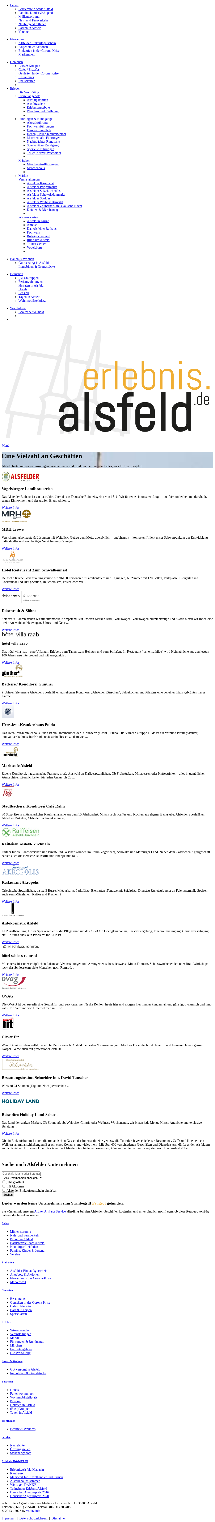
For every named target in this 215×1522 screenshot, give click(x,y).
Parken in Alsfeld (29, 28)
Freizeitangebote (29, 96)
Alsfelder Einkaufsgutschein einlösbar (31, 1190)
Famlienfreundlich (39, 130)
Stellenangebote (20, 1453)
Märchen (24, 160)
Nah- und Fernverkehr (33, 20)
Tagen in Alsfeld (29, 297)
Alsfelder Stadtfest (39, 198)
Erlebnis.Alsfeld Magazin (27, 1469)
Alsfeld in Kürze (38, 221)
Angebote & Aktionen (33, 47)
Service (6, 1437)
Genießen (16, 62)
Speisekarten (26, 81)
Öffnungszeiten (20, 1449)
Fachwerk (33, 232)
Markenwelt (26, 54)
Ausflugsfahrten (37, 100)
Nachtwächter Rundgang (43, 141)
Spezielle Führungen (40, 149)
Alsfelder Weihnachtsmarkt (45, 202)
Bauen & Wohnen (22, 259)
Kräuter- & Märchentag (42, 209)
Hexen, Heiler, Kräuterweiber (46, 134)
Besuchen (16, 274)
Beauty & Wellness (31, 312)
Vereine (23, 31)
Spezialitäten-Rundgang (43, 145)
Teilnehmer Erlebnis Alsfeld (28, 1488)
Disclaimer (58, 1518)
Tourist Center (36, 244)
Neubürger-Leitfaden (32, 24)
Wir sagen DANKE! (23, 1484)
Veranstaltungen (29, 179)
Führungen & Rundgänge (35, 119)
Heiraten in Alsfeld (30, 285)
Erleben (15, 88)
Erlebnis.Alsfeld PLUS (15, 1461)
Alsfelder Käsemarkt (40, 183)
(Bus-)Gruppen (28, 278)
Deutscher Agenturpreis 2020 (29, 1496)
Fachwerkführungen (40, 126)
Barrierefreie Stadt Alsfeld (35, 9)
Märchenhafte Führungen (43, 137)
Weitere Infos (10, 507)
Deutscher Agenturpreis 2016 (29, 1492)
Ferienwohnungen (30, 281)
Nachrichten (18, 1445)
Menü (5, 445)
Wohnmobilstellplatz (32, 300)
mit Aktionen (15, 1186)
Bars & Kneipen (29, 66)
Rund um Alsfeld (38, 240)
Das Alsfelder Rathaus (41, 228)
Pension (23, 293)
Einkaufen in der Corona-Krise (38, 50)
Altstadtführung (37, 122)
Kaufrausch (17, 1473)
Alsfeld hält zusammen (25, 1481)
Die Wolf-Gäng (28, 92)
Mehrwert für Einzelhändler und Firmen (36, 1477)
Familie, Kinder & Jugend (35, 13)
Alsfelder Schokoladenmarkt (46, 194)
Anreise (32, 225)
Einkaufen (17, 39)
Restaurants (26, 77)
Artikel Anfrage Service (50, 1211)
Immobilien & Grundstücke (36, 266)
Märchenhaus (36, 168)
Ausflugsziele (36, 103)
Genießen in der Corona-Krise (38, 73)
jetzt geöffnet (15, 1182)
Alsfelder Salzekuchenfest (44, 191)
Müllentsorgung (28, 16)
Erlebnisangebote (38, 107)
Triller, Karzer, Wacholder (44, 153)
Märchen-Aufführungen (43, 164)
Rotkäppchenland (38, 236)
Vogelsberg (34, 247)
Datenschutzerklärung (33, 1518)
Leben (14, 5)
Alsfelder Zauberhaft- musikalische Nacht (54, 206)
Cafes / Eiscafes (28, 69)
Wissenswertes (28, 217)
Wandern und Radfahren (43, 111)
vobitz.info (33, 1511)
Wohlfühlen (18, 308)
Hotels (22, 289)
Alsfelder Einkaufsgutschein (37, 43)
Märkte (23, 175)
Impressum (9, 1518)
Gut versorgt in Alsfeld (33, 262)
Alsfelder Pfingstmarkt (42, 187)
